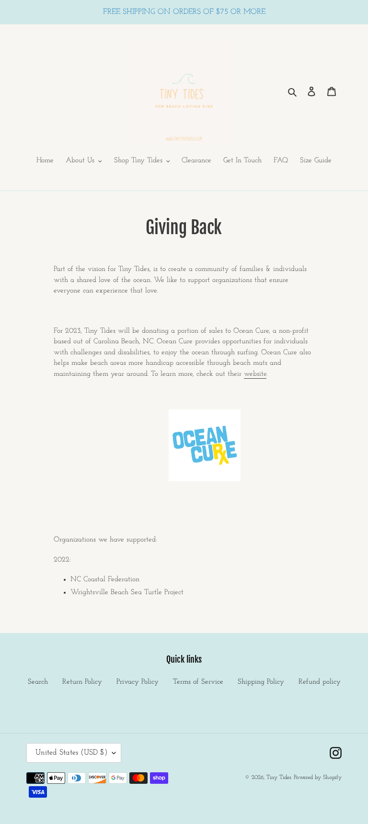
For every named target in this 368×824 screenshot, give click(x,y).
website (255, 374)
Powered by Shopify (318, 777)
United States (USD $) (71, 752)
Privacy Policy (137, 682)
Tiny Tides (278, 777)
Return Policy (82, 682)
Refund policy (320, 682)
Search (38, 682)
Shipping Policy (261, 682)
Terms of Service (198, 682)
